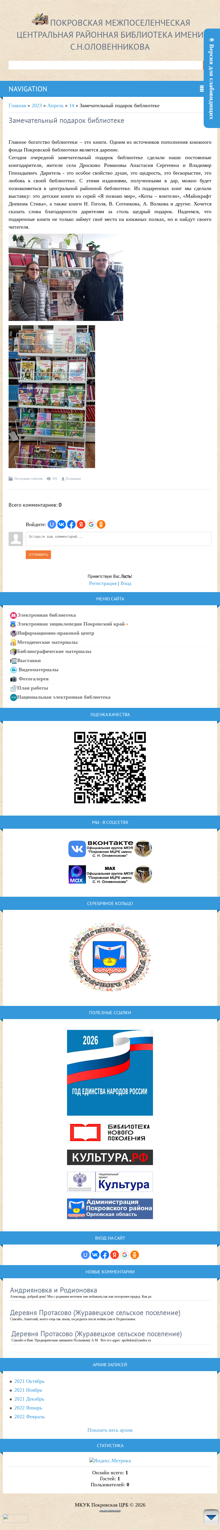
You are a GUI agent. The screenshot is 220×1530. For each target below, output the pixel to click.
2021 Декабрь (29, 1399)
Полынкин (73, 479)
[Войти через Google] (91, 524)
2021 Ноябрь (28, 1390)
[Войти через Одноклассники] (101, 524)
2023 (37, 105)
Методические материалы (47, 642)
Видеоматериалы (37, 669)
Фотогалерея (33, 678)
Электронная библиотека (46, 615)
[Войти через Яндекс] (81, 524)
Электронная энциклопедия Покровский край (71, 624)
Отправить (38, 554)
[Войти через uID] (52, 524)
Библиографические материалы (54, 651)
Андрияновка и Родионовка (53, 1290)
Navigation (28, 88)
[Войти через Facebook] (71, 524)
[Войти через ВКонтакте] (61, 524)
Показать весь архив (110, 1430)
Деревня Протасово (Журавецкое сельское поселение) (95, 1312)
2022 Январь (28, 1408)
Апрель (55, 105)
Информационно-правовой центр (55, 633)
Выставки (29, 660)
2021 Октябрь (29, 1381)
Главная (17, 105)
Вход (126, 583)
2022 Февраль (29, 1416)
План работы (32, 687)
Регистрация (103, 583)
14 (71, 105)
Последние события (28, 479)
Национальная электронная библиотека (64, 697)
